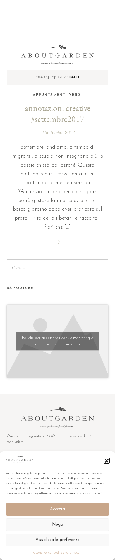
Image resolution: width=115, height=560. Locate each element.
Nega (57, 525)
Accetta (57, 509)
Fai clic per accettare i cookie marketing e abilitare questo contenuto (57, 341)
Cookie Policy (42, 552)
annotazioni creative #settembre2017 (57, 113)
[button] (106, 460)
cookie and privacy (66, 552)
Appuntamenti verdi (57, 95)
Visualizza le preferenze (57, 540)
